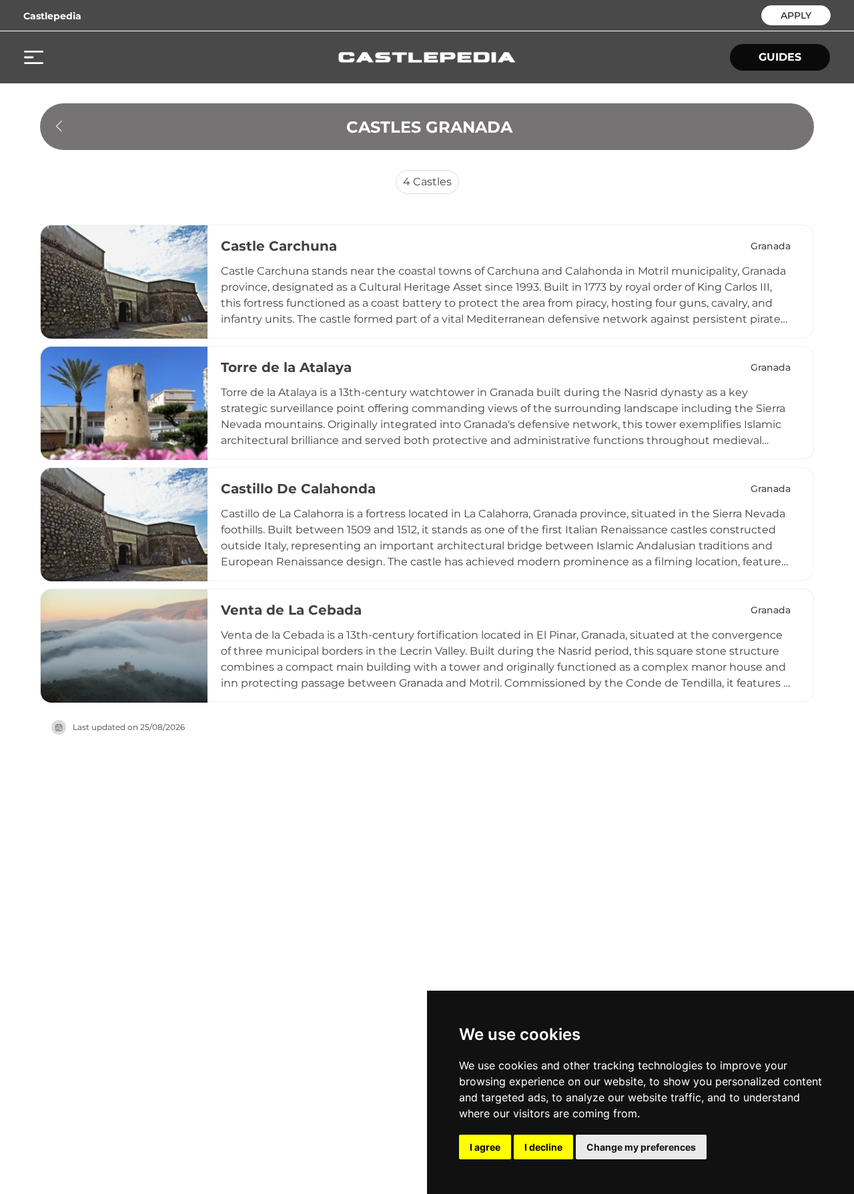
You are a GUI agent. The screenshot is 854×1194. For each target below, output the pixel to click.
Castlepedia (52, 16)
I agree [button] (485, 1147)
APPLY (796, 14)
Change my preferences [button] (641, 1147)
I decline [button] (543, 1147)
